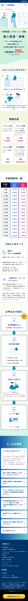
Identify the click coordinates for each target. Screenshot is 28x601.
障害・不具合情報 (6, 559)
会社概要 (4, 573)
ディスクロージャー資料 (8, 575)
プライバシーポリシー (7, 561)
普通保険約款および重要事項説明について (12, 577)
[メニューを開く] (26, 5)
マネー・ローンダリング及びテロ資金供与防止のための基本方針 (14, 552)
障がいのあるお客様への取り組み (10, 566)
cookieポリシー (6, 563)
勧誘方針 (4, 555)
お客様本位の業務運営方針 (8, 549)
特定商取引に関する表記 (8, 557)
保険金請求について (7, 547)
